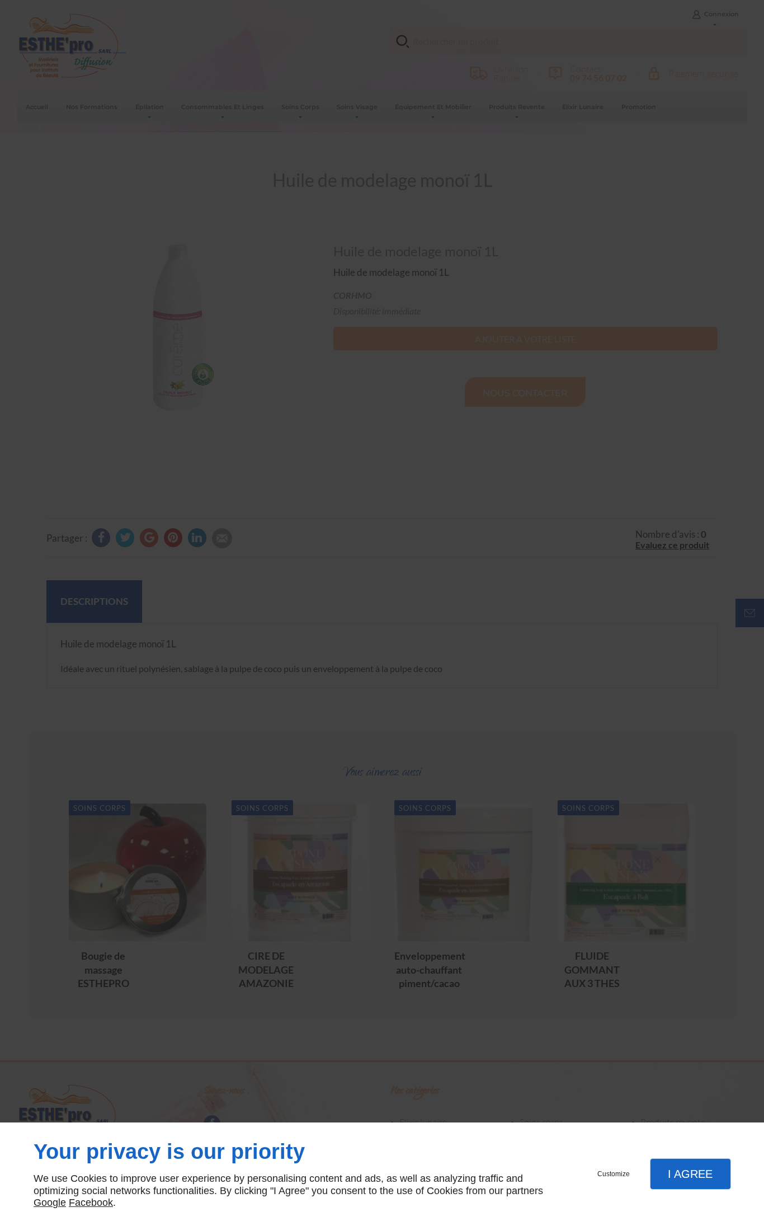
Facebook (91, 1202)
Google (50, 1202)
